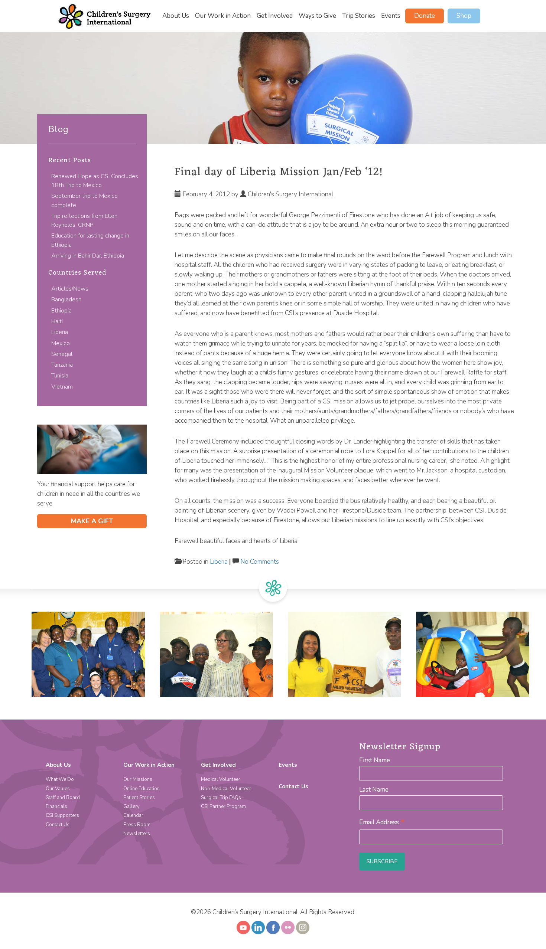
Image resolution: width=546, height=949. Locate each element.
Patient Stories (139, 797)
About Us (175, 16)
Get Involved (275, 16)
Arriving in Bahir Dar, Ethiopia (87, 256)
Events (390, 16)
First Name (374, 760)
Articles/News (69, 289)
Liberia (59, 332)
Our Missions (137, 779)
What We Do (60, 779)
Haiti (57, 321)
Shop (463, 16)
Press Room (136, 824)
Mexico (60, 343)
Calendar (133, 815)
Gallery (131, 806)
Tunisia (59, 376)
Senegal (61, 354)
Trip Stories (358, 16)
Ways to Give (317, 16)
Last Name (374, 789)
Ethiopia (61, 311)
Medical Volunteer (220, 779)
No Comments (259, 561)
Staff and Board (63, 797)
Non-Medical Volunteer (226, 788)
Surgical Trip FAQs (221, 797)
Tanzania (62, 365)
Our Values (58, 788)
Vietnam (62, 387)
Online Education (141, 788)
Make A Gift (92, 521)
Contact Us (57, 824)
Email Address (382, 822)
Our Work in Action (223, 16)
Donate (424, 16)
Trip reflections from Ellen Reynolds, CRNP (84, 220)
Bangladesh (66, 299)
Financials (56, 806)
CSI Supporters (62, 815)
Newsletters (136, 833)
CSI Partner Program (223, 806)
